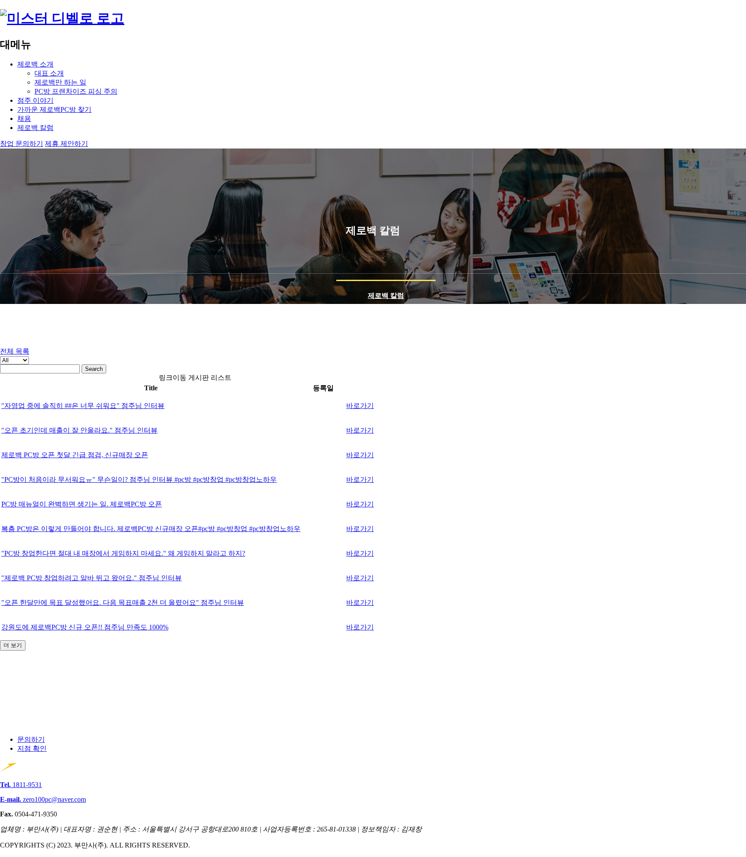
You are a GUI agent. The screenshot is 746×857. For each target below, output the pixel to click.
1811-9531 (21, 784)
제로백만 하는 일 (60, 82)
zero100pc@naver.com (43, 799)
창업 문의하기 (21, 143)
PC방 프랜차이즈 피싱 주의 (76, 91)
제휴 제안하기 (66, 143)
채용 (24, 118)
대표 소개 (49, 73)
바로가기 (360, 405)
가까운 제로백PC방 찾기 (54, 109)
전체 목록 (14, 351)
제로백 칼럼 (35, 127)
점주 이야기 (35, 100)
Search (94, 369)
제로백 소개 (35, 64)
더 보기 (12, 645)
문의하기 (31, 739)
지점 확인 (32, 748)
